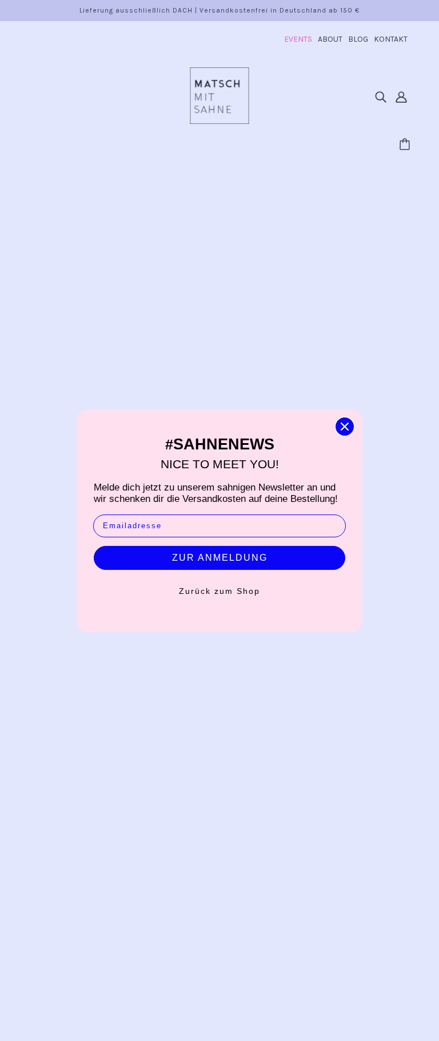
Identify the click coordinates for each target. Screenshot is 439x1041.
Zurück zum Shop (219, 591)
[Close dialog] (344, 426)
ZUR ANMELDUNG (220, 557)
